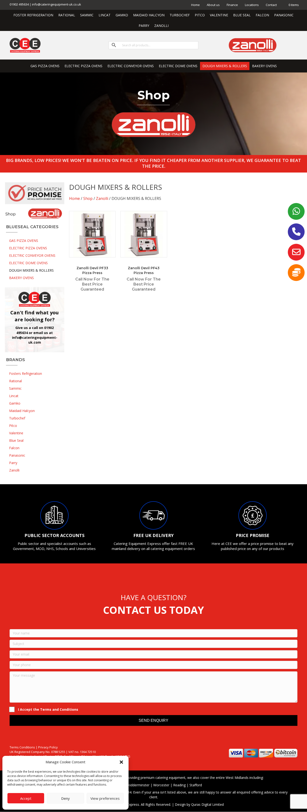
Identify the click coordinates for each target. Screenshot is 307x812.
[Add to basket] (111, 219)
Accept (25, 798)
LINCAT (105, 15)
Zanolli (102, 198)
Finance (232, 5)
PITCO (200, 15)
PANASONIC (284, 15)
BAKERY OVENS (264, 66)
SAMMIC (87, 15)
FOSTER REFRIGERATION (33, 15)
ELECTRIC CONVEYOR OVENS (130, 66)
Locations (252, 5)
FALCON (262, 15)
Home (195, 5)
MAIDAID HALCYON (149, 15)
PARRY (144, 25)
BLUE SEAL (242, 15)
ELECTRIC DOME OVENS (178, 66)
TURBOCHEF (180, 15)
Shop (88, 198)
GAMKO (122, 15)
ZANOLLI (161, 25)
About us (213, 5)
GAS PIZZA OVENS (44, 66)
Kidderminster (138, 785)
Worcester (161, 785)
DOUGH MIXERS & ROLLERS (224, 66)
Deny (65, 798)
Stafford (195, 785)
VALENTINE (219, 15)
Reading (179, 785)
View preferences (105, 798)
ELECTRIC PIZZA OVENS (83, 66)
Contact (271, 5)
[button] (121, 762)
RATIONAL (66, 15)
